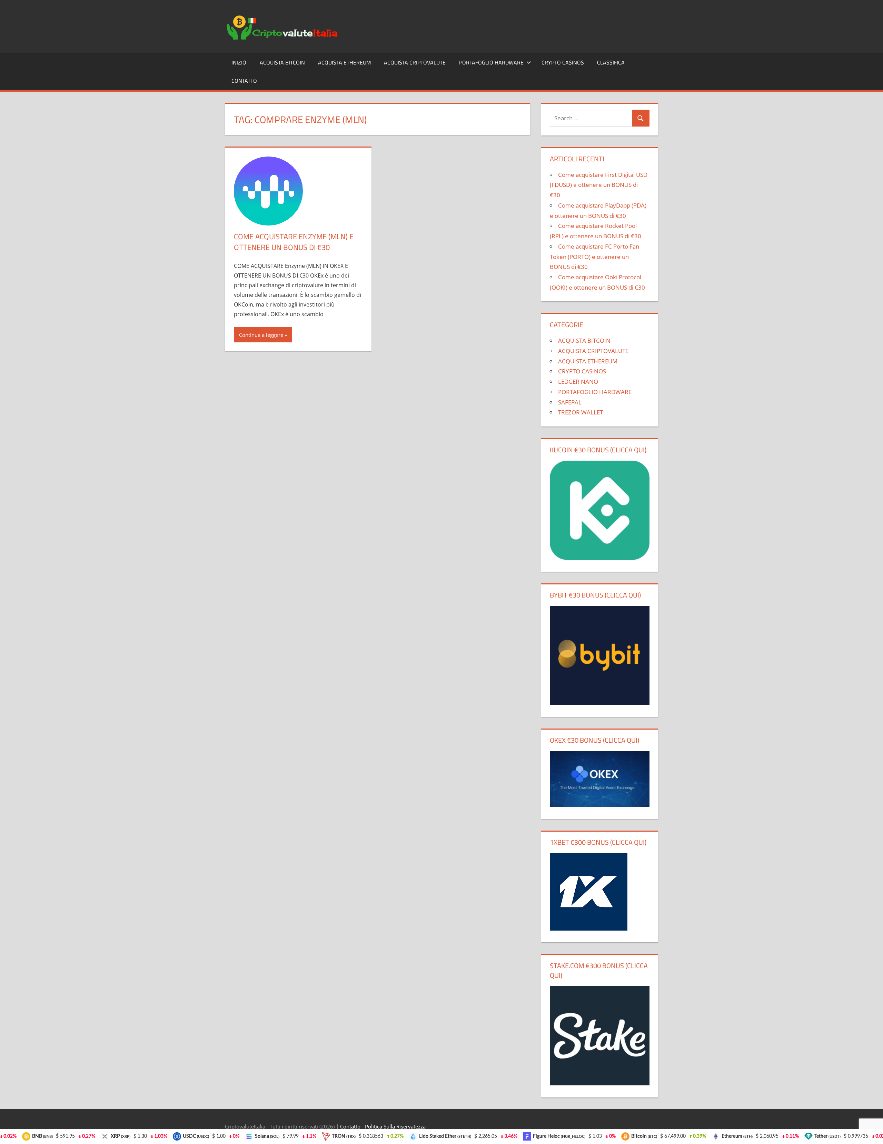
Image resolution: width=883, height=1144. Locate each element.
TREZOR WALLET (580, 412)
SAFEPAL (570, 402)
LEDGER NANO (578, 381)
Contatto (244, 81)
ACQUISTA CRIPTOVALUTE (415, 62)
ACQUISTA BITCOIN (282, 62)
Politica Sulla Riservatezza (395, 1126)
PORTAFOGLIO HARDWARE (491, 62)
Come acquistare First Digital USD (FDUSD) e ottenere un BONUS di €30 (598, 185)
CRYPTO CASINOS (563, 62)
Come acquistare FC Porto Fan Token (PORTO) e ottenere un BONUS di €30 (594, 256)
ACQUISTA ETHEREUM (344, 62)
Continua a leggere (261, 334)
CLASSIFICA (611, 62)
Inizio (238, 62)
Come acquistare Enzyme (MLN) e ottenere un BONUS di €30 (294, 242)
